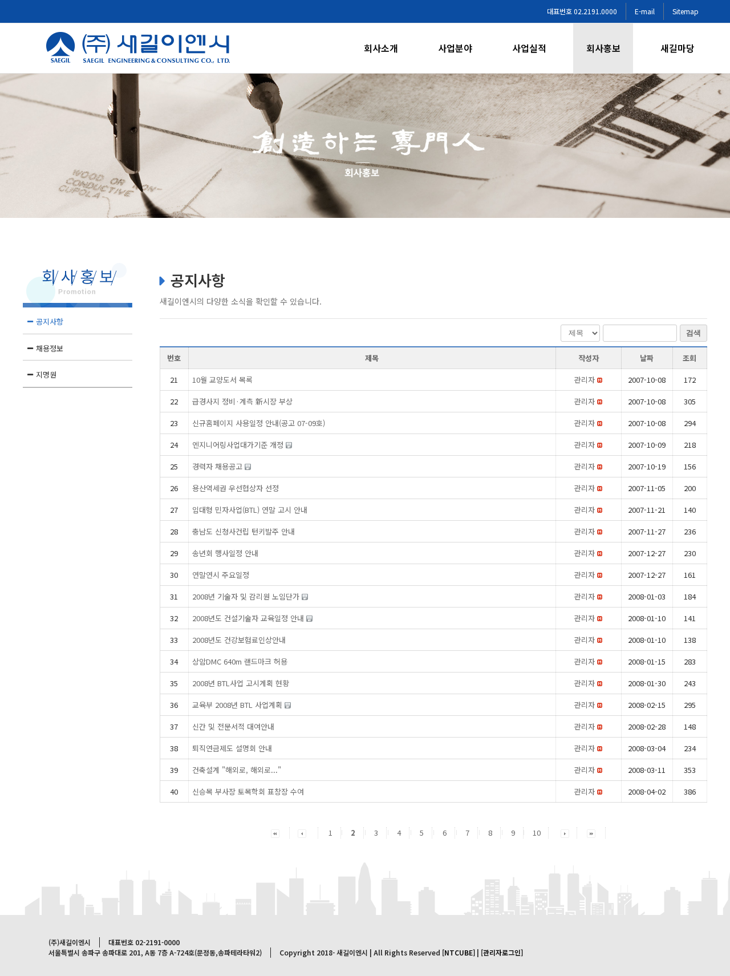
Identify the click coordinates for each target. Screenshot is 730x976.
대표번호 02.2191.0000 (582, 11)
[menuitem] (388, 48)
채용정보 (49, 348)
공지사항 (49, 321)
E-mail (645, 11)
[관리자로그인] (502, 952)
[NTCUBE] (458, 952)
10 (537, 832)
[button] (584, 379)
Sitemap (685, 11)
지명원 (46, 374)
